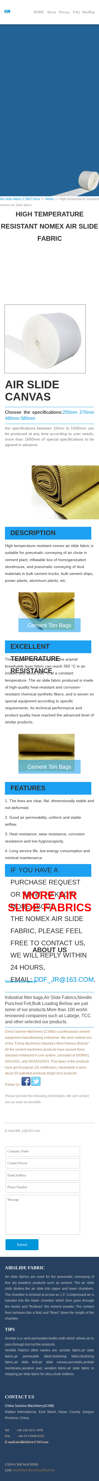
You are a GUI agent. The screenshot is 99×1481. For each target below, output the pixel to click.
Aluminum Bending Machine (34, 1470)
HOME (39, 12)
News (49, 199)
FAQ (76, 12)
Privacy (64, 12)
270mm (86, 412)
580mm (28, 418)
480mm (12, 418)
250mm (70, 412)
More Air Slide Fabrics (50, 901)
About (51, 12)
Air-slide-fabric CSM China (20, 199)
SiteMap (88, 12)
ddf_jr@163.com (64, 979)
